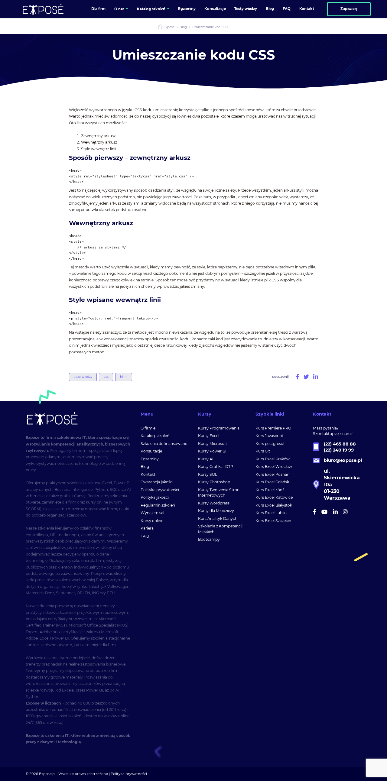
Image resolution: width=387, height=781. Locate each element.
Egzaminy (150, 459)
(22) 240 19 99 (339, 450)
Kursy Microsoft (212, 443)
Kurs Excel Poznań (272, 474)
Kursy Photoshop (214, 482)
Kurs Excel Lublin (271, 512)
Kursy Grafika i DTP (215, 466)
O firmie (148, 428)
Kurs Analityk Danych (217, 518)
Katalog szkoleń (155, 435)
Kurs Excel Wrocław (273, 466)
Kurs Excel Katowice (274, 497)
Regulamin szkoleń (158, 505)
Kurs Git (262, 451)
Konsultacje (151, 451)
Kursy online (152, 520)
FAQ (145, 536)
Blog (183, 27)
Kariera (147, 528)
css (106, 377)
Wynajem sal (152, 512)
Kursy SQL (207, 474)
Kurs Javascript (269, 435)
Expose (169, 27)
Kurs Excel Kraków (272, 459)
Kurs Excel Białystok (273, 505)
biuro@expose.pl (343, 460)
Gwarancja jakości (157, 482)
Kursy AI (205, 459)
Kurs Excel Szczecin (273, 520)
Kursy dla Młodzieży (216, 510)
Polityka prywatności (160, 490)
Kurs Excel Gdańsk (272, 482)
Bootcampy (209, 539)
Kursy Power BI (212, 451)
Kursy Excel (208, 435)
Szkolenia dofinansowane (164, 443)
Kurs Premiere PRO (273, 428)
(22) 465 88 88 (340, 444)
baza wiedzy (82, 377)
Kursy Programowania (218, 428)
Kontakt (148, 474)
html (124, 377)
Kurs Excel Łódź (269, 490)
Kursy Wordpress (213, 503)
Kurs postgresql (269, 443)
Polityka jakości (155, 497)
